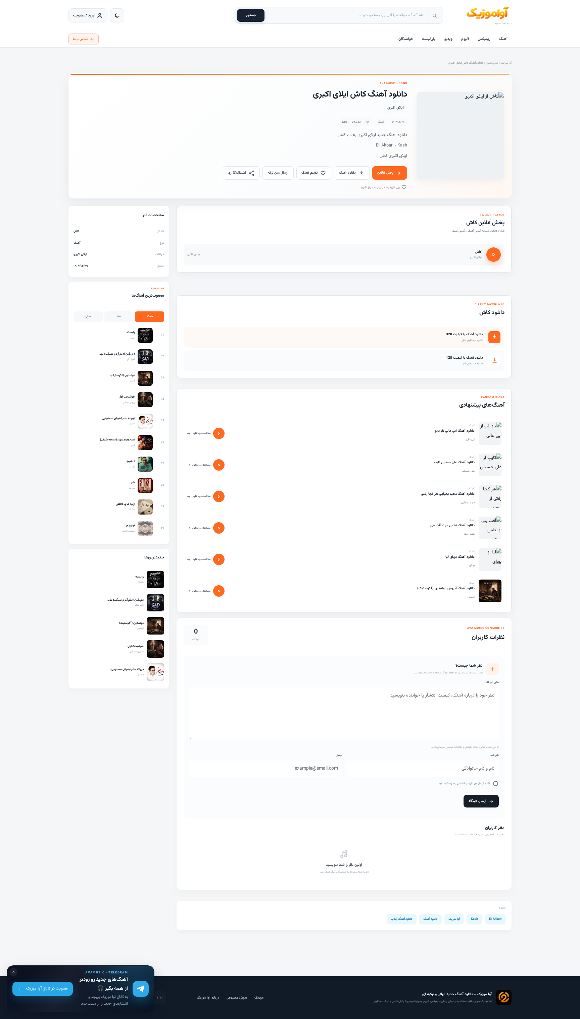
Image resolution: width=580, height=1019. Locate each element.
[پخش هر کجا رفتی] (219, 496)
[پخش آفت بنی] (219, 528)
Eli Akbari (495, 919)
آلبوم (465, 39)
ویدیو (448, 39)
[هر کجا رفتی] (490, 496)
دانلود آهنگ (347, 172)
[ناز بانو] (490, 433)
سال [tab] (88, 316)
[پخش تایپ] (219, 465)
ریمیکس (484, 39)
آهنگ (503, 39)
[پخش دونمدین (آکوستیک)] (219, 591)
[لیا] (490, 559)
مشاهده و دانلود (201, 433)
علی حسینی (468, 471)
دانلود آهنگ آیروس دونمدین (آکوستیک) (446, 588)
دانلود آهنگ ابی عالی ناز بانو (455, 430)
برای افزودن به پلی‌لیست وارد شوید (380, 187)
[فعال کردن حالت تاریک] (117, 15)
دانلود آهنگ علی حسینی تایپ (454, 462)
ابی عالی (470, 439)
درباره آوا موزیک (208, 997)
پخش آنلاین (385, 172)
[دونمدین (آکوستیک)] (490, 591)
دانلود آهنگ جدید (401, 919)
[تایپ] (490, 465)
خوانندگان (405, 39)
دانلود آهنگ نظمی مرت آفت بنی (452, 525)
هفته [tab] (150, 316)
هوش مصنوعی (237, 997)
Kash (474, 919)
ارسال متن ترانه (278, 172)
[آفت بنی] (490, 528)
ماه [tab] (119, 316)
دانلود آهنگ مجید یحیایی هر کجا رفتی (448, 493)
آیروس (471, 597)
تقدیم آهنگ (309, 172)
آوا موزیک (506, 63)
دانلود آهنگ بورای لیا (460, 556)
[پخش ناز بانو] (219, 433)
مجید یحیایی (468, 502)
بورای (472, 565)
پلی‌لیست (429, 39)
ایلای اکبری (492, 63)
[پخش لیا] (219, 559)
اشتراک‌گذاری (237, 172)
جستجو (251, 15)
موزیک (258, 997)
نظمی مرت (469, 534)
